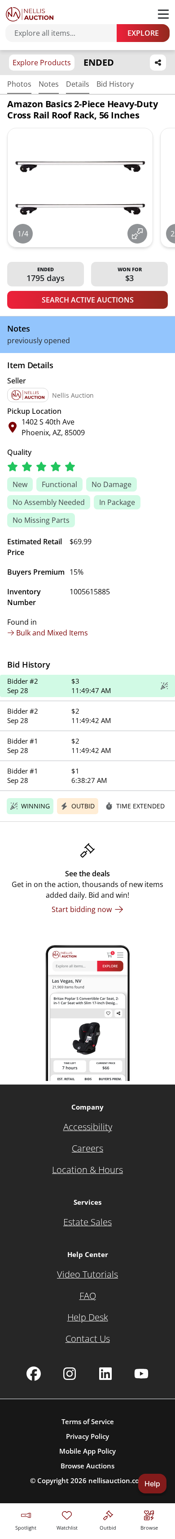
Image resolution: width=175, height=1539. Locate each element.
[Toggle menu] (163, 14)
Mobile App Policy (87, 1450)
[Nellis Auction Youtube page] (141, 1374)
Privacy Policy (87, 1436)
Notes (49, 84)
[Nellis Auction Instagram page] (69, 1374)
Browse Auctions (87, 1465)
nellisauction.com (116, 1480)
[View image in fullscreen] (137, 234)
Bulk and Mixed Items (52, 633)
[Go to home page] (29, 14)
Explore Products (42, 62)
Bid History (115, 84)
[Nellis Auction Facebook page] (33, 1374)
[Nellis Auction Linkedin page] (105, 1374)
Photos (19, 84)
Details (77, 84)
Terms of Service (87, 1421)
